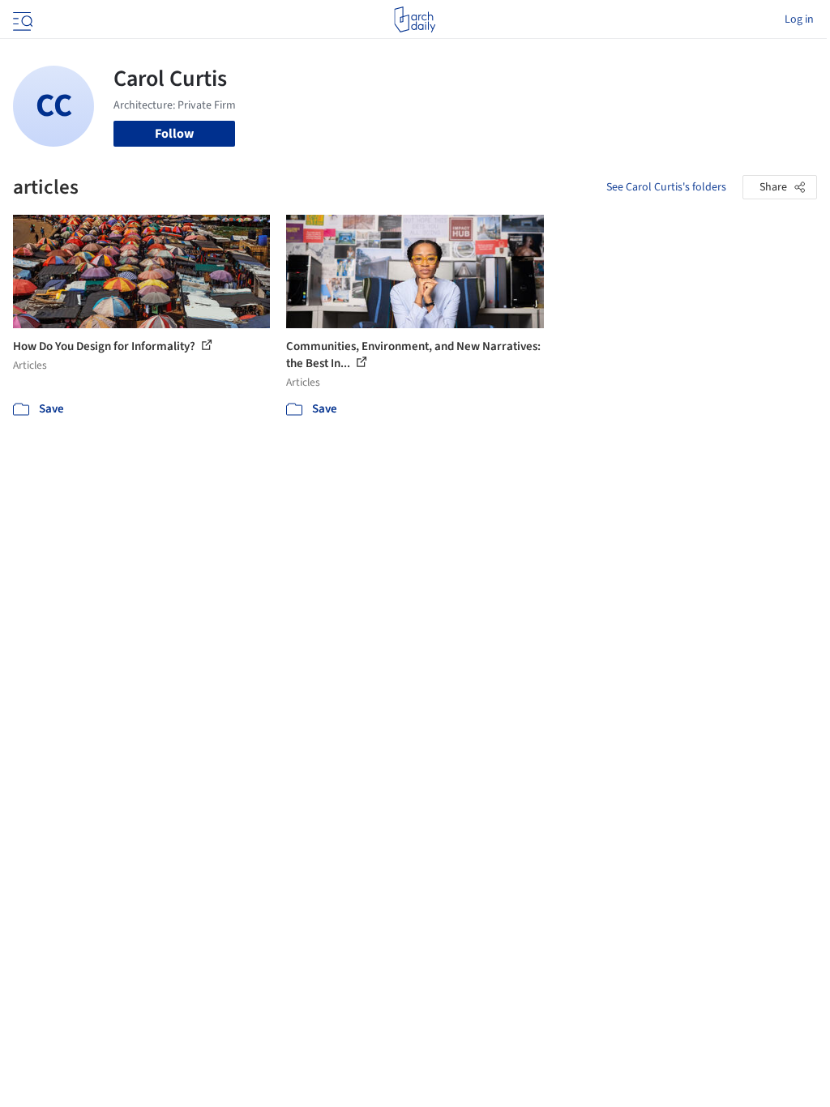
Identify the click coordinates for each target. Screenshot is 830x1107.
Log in (799, 19)
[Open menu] (21, 19)
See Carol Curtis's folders (666, 187)
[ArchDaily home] (414, 19)
